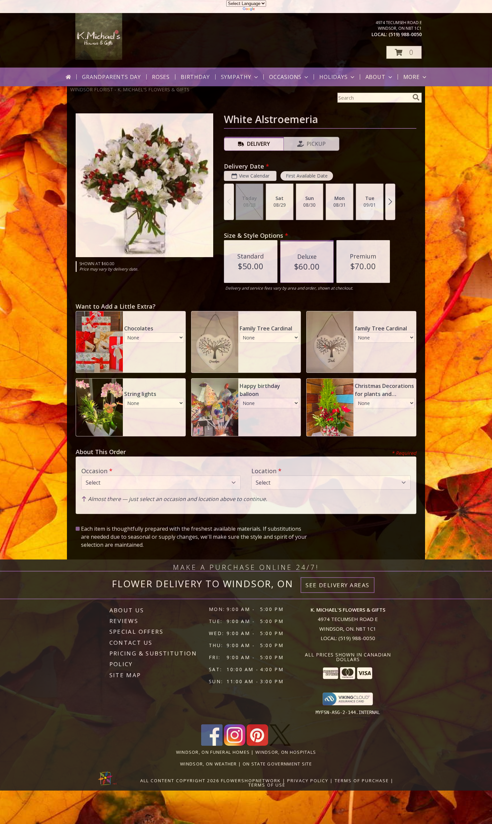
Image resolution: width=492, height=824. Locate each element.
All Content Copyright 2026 (179, 781)
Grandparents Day (111, 77)
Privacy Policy (307, 781)
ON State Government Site (277, 764)
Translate (266, 10)
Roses (161, 77)
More (411, 77)
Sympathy (236, 77)
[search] (416, 97)
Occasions (285, 77)
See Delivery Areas (338, 585)
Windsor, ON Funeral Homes (213, 752)
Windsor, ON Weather (208, 764)
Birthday (195, 77)
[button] (404, 52)
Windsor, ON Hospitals (285, 752)
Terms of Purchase (362, 781)
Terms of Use (266, 785)
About (375, 77)
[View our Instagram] (234, 744)
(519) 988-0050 (405, 34)
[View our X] (280, 744)
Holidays (333, 77)
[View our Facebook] (212, 744)
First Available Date (307, 176)
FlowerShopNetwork (251, 781)
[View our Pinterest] (257, 744)
